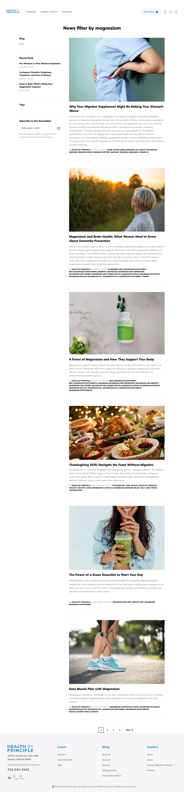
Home (150, 754)
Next (128, 730)
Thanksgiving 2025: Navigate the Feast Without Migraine (111, 465)
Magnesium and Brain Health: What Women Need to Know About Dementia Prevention (112, 239)
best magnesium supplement (132, 269)
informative (98, 488)
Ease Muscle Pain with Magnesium (94, 689)
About (150, 760)
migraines (133, 152)
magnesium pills (110, 276)
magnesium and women (80, 274)
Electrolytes (119, 485)
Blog (21, 44)
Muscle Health (91, 712)
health (134, 485)
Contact (150, 770)
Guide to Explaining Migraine (121, 150)
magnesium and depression (131, 272)
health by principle (148, 485)
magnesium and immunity (147, 383)
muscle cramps (76, 712)
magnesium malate (78, 276)
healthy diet (138, 602)
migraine (73, 152)
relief (137, 488)
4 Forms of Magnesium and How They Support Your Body (111, 359)
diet (129, 602)
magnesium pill (94, 276)
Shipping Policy (109, 770)
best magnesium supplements (83, 272)
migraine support (101, 152)
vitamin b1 (143, 152)
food (128, 485)
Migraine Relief (85, 152)
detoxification (120, 602)
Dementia (102, 272)
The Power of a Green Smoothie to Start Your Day (106, 575)
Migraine (62, 754)
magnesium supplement (130, 276)
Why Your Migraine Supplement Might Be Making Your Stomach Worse (116, 109)
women (145, 276)
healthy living (84, 488)
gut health (140, 150)
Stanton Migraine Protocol (159, 765)
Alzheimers (113, 269)
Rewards (106, 760)
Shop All (106, 754)
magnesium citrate (130, 274)
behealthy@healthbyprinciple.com (23, 764)
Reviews (106, 765)
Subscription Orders (111, 775)
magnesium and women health (106, 274)
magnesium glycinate (150, 274)
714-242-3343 (18, 769)
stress (154, 488)
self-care (145, 488)
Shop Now (149, 12)
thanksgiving (75, 490)
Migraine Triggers (119, 152)
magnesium (152, 150)
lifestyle (108, 488)
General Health (65, 760)
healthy (73, 488)
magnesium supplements (80, 390)
